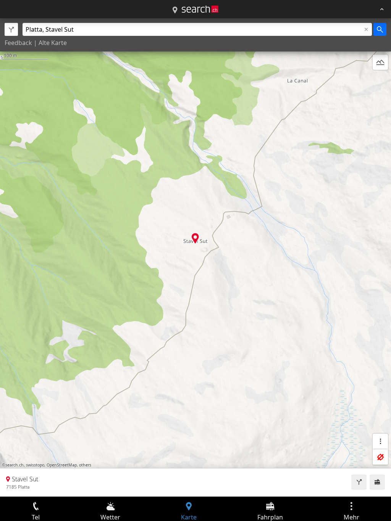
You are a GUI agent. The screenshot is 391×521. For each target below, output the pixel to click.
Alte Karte (53, 43)
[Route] (359, 482)
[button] (195, 238)
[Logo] (200, 9)
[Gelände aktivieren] (380, 62)
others (85, 465)
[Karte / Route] (175, 10)
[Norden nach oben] (380, 80)
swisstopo (35, 465)
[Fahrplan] (377, 482)
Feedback (18, 43)
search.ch (14, 465)
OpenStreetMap (62, 465)
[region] (195, 257)
